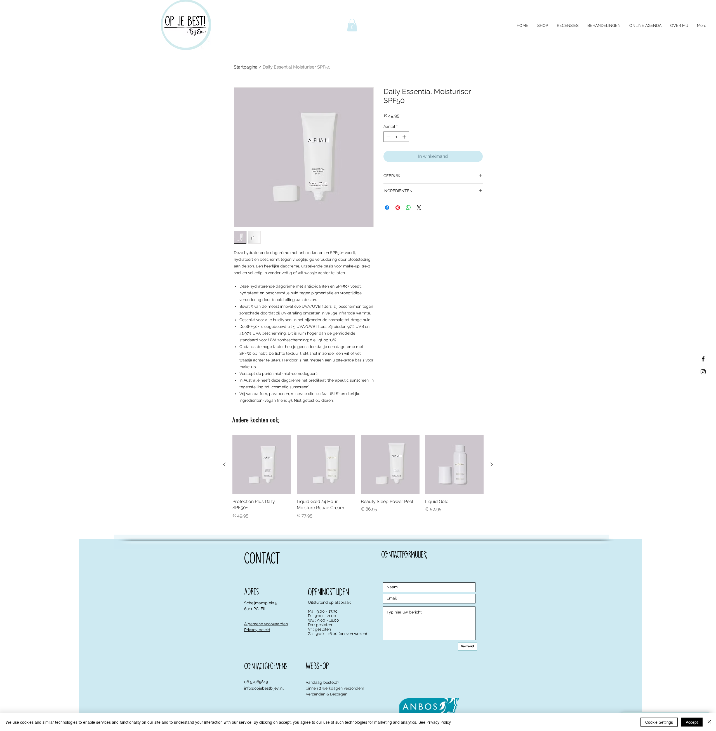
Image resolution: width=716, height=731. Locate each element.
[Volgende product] (491, 464)
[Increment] (404, 137)
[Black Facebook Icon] (703, 359)
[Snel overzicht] (261, 464)
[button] (352, 25)
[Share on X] (419, 207)
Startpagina (246, 67)
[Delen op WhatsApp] (408, 207)
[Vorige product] (224, 464)
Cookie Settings (659, 722)
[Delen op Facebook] (387, 207)
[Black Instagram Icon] (703, 371)
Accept (692, 722)
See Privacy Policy (434, 722)
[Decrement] (387, 137)
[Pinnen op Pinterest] (397, 207)
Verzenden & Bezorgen (326, 694)
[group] (358, 477)
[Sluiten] (709, 722)
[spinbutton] (396, 137)
